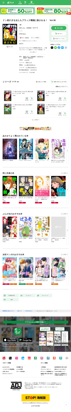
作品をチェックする (60, 38)
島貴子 (25, 57)
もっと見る (63, 173)
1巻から (58, 86)
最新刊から (64, 86)
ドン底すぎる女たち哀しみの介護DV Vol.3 (22, 105)
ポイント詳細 (34, 37)
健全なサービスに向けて (60, 369)
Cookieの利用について (60, 371)
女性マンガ (29, 62)
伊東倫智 (29, 28)
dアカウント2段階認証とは (47, 371)
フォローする (37, 28)
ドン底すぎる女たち (29, 65)
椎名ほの (30, 57)
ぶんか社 (26, 60)
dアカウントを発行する (29, 402)
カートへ (60, 33)
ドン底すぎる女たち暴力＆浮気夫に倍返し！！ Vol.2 (56, 92)
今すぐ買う (60, 28)
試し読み (11, 46)
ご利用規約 (43, 367)
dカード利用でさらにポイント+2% (27, 40)
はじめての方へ (6, 367)
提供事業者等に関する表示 (61, 367)
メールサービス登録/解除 (8, 369)
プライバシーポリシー (46, 369)
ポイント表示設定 (20, 371)
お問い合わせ (6, 371)
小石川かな (40, 56)
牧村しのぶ (22, 28)
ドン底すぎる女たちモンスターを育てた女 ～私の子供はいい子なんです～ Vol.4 (56, 106)
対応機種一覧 (19, 367)
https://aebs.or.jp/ (30, 388)
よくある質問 (19, 369)
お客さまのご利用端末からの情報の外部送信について (61, 374)
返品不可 (21, 43)
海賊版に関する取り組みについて (47, 374)
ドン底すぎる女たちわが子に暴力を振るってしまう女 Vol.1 (22, 92)
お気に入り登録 (42, 81)
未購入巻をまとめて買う (60, 81)
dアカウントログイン (8, 373)
